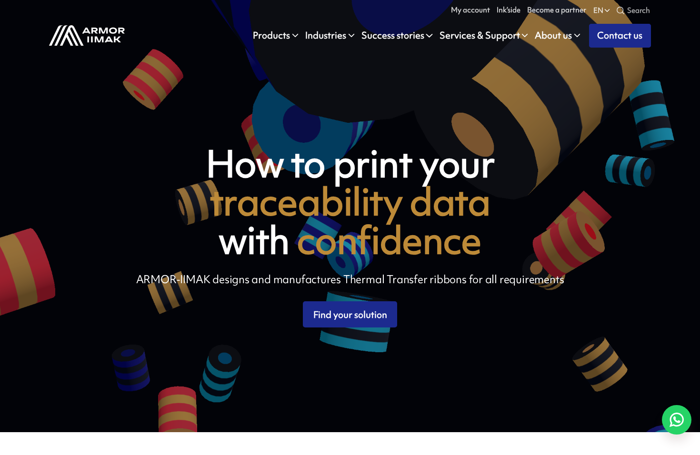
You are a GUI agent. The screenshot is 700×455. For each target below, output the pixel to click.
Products (271, 35)
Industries (325, 35)
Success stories (392, 35)
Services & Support (480, 35)
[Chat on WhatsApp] (676, 420)
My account (470, 10)
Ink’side (508, 10)
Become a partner (556, 10)
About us (553, 35)
